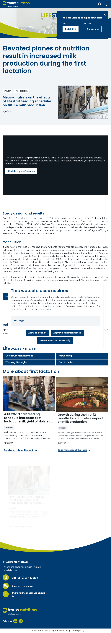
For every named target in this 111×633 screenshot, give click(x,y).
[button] (100, 4)
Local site (70, 28)
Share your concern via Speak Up (28, 595)
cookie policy (44, 309)
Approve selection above (67, 332)
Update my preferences (21, 171)
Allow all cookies (37, 332)
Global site (93, 29)
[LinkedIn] (15, 621)
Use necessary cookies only (55, 340)
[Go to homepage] (16, 4)
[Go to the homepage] (20, 611)
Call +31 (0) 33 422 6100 (25, 577)
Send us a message (22, 586)
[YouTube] (21, 621)
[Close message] (104, 14)
